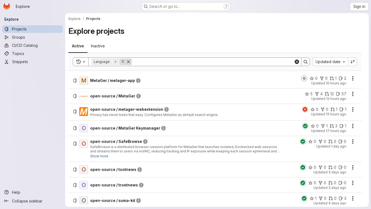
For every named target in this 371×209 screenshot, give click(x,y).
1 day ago (338, 146)
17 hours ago (336, 131)
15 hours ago (336, 114)
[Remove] (128, 62)
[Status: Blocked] (304, 78)
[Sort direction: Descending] (352, 61)
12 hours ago (336, 99)
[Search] (305, 61)
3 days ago (337, 172)
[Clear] (297, 62)
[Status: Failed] (305, 109)
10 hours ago (336, 83)
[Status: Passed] (305, 126)
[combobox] (330, 61)
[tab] (77, 46)
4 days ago (337, 203)
